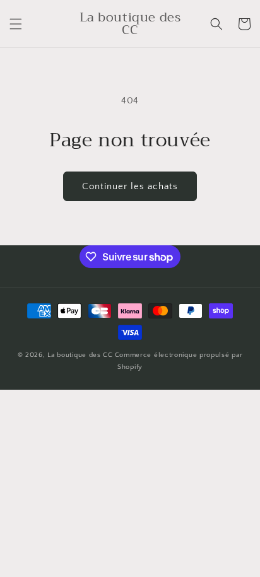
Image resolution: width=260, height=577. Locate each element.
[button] (16, 24)
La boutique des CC (80, 355)
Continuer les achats (130, 186)
